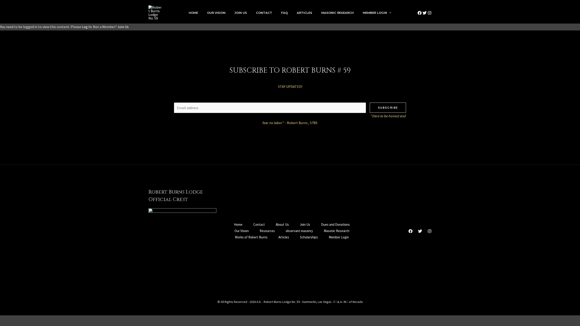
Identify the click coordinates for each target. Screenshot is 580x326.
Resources (267, 231)
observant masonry (299, 231)
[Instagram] (430, 13)
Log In (87, 26)
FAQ (284, 12)
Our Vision (216, 12)
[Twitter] (425, 13)
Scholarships (309, 237)
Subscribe (388, 107)
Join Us (240, 12)
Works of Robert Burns (251, 237)
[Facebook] (420, 13)
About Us (282, 224)
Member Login (375, 12)
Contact (264, 12)
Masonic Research (337, 12)
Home (193, 12)
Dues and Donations (335, 224)
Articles (304, 12)
